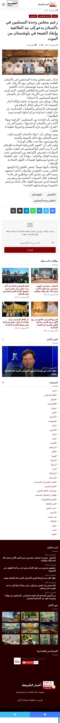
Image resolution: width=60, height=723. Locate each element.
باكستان (33, 16)
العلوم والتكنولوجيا (48, 499)
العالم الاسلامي (44, 16)
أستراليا (52, 473)
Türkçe (25, 700)
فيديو (54, 530)
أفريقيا (53, 460)
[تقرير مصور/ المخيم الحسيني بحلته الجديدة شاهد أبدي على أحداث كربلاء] (49, 639)
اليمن (53, 412)
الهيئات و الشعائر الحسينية (45, 495)
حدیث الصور (51, 508)
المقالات (53, 521)
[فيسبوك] (52, 211)
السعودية (52, 421)
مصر (54, 438)
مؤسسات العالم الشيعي (46, 491)
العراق (53, 399)
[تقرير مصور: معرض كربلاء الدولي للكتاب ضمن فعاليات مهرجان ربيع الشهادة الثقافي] (49, 628)
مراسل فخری (21, 692)
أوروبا (53, 456)
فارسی (40, 700)
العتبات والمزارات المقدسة (45, 482)
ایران (54, 425)
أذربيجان (52, 447)
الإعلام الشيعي (50, 486)
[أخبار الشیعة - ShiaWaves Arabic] (47, 4)
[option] (30, 361)
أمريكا (53, 464)
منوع (54, 526)
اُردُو (19, 700)
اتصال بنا (30, 692)
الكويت (53, 443)
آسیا (54, 469)
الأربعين (53, 512)
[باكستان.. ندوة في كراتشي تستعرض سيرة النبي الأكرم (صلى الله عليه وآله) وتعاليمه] (44, 275)
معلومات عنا (39, 692)
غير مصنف (52, 517)
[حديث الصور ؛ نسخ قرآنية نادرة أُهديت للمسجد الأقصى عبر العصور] (11, 639)
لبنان (54, 434)
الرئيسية (52, 10)
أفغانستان (52, 404)
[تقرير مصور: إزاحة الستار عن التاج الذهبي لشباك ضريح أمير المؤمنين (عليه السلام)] (30, 628)
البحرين (53, 430)
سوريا (53, 408)
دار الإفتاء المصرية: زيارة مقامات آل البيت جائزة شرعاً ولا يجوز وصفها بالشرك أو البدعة (16, 322)
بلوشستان (36, 194)
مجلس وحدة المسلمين (44, 200)
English (32, 700)
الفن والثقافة (51, 504)
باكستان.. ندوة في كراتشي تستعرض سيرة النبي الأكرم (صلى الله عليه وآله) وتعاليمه (46, 288)
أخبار (46, 10)
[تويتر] (46, 211)
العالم (54, 451)
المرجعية (52, 478)
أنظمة (53, 534)
